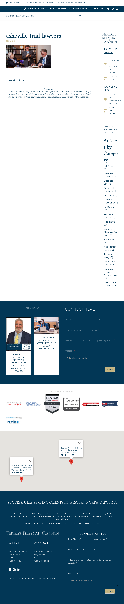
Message (70, 350)
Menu (81, 16)
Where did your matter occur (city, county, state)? (90, 340)
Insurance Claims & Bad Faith (111, 232)
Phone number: (73, 330)
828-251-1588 (47, 8)
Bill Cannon (110, 166)
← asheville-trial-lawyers (17, 80)
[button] (71, 462)
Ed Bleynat (109, 207)
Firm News (109, 221)
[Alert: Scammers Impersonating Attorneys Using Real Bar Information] (46, 325)
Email (95, 330)
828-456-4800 (83, 8)
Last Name (98, 319)
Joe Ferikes (110, 239)
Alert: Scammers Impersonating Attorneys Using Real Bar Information (46, 343)
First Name (71, 319)
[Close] (79, 443)
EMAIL (100, 8)
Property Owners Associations (110, 272)
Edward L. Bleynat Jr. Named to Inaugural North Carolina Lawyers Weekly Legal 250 (18, 362)
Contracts (109, 195)
